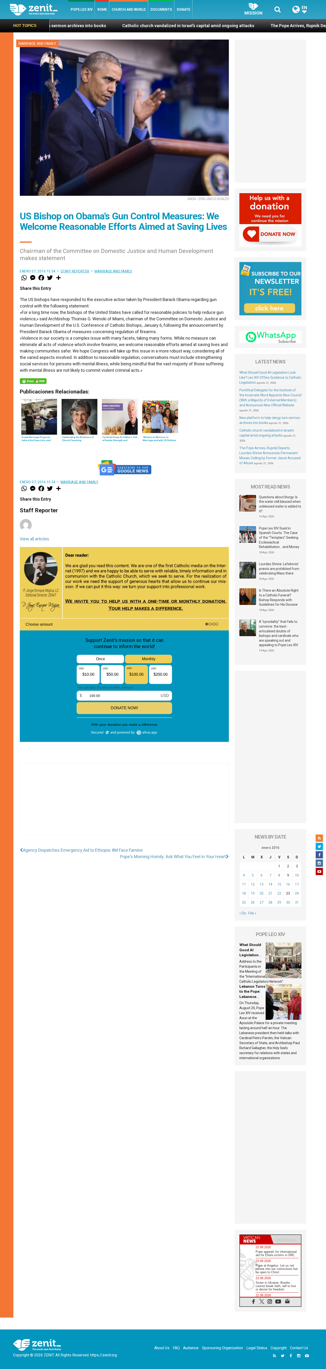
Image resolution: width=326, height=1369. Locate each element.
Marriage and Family (37, 43)
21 (270, 893)
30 (288, 902)
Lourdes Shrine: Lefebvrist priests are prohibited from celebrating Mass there (279, 568)
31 (297, 902)
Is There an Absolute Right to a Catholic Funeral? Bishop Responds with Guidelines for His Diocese (279, 597)
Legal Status (256, 1348)
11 (244, 884)
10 (297, 875)
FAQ (176, 1348)
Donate (183, 9)
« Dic (242, 913)
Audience (191, 1348)
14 (270, 884)
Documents (161, 9)
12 (253, 884)
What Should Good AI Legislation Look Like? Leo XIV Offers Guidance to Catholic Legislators (270, 377)
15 (279, 884)
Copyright (279, 1348)
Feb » (252, 913)
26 (253, 902)
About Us (161, 1348)
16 (288, 884)
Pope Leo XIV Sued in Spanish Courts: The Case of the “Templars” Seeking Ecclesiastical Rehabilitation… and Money (279, 537)
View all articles (34, 538)
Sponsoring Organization (222, 1348)
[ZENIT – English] (39, 9)
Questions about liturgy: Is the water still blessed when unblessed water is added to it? (280, 504)
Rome (102, 9)
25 (244, 902)
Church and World (129, 9)
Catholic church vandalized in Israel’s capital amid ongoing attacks (116, 25)
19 (253, 893)
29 (279, 902)
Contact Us (299, 1348)
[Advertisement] (124, 803)
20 (261, 893)
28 (270, 902)
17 (297, 884)
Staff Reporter (75, 271)
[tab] (255, 1239)
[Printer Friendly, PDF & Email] (33, 381)
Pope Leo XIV (82, 9)
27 (261, 902)
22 (279, 893)
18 (244, 893)
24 (297, 893)
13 (261, 884)
